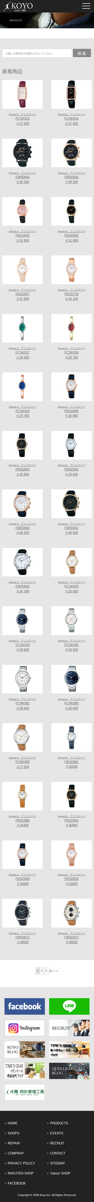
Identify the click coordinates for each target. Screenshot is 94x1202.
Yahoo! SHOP (60, 1173)
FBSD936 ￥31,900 (71, 236)
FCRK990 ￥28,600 (71, 704)
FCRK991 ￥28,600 (22, 704)
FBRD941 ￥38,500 (71, 528)
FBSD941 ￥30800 (71, 821)
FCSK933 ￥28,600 (71, 587)
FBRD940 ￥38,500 (22, 528)
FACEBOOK (17, 1183)
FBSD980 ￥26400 (22, 821)
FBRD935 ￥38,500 (22, 178)
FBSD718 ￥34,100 (71, 294)
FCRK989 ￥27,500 (22, 762)
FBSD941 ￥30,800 (22, 470)
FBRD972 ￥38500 (22, 938)
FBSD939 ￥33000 (71, 879)
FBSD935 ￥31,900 (22, 236)
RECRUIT (57, 1143)
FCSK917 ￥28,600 (22, 353)
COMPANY (16, 1153)
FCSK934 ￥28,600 (22, 645)
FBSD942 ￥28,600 (71, 470)
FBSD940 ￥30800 (22, 879)
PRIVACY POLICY (21, 1163)
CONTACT (57, 1153)
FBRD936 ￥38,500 (71, 178)
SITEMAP (57, 1163)
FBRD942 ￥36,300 (22, 587)
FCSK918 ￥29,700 (71, 353)
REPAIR (14, 1143)
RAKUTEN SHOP (21, 1173)
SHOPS (13, 1133)
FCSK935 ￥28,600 (71, 645)
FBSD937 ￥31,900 (22, 294)
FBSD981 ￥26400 (71, 762)
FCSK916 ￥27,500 (71, 119)
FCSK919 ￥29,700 (22, 411)
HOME (13, 1123)
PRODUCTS (59, 1123)
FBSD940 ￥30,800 (71, 411)
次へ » (53, 971)
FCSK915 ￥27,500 (22, 119)
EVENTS (56, 1133)
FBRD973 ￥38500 (71, 938)
